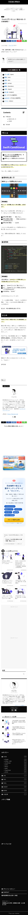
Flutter (15, 759)
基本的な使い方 (12, 119)
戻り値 (6, 92)
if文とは (8, 116)
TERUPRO (14, 2)
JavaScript (15, 763)
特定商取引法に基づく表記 (10, 895)
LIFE (14, 775)
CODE (14, 756)
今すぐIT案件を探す (14, 520)
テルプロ (11, 45)
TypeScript (15, 770)
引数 (5, 89)
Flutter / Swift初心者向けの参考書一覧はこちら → (14, 540)
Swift (3, 16)
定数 (5, 80)
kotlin (15, 764)
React (15, 766)
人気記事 (14, 794)
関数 (5, 86)
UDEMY (14, 787)
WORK (14, 790)
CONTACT (6, 892)
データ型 (6, 74)
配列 (5, 83)
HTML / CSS (15, 761)
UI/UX (15, 772)
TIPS (14, 779)
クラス (6, 101)
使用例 (10, 121)
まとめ (8, 124)
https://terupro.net (12, 414)
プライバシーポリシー (9, 889)
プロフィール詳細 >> (20, 705)
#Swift (4, 380)
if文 (5, 95)
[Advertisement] (14, 622)
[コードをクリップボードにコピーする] (25, 249)
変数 (5, 77)
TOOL (14, 783)
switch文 (7, 98)
